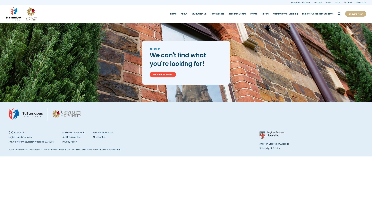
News (328, 2)
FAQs (338, 2)
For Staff (318, 2)
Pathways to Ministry (300, 2)
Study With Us (199, 13)
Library (265, 13)
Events (253, 13)
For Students (217, 13)
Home (173, 13)
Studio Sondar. (115, 149)
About (184, 13)
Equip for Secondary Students (317, 13)
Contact (348, 2)
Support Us (361, 2)
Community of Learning (285, 13)
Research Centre (237, 13)
